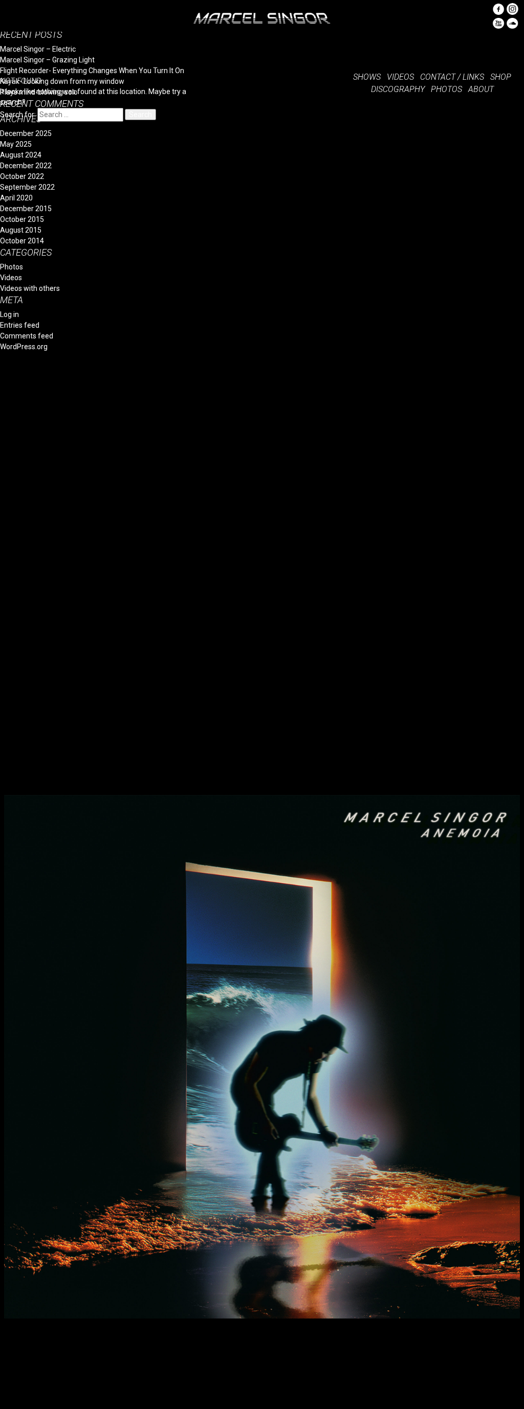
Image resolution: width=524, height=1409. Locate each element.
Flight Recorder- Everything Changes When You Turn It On (92, 70)
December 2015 (26, 208)
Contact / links (452, 77)
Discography (398, 89)
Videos (11, 278)
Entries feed (19, 325)
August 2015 (20, 230)
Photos (11, 267)
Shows (367, 77)
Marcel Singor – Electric (38, 49)
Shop (500, 77)
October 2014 (22, 241)
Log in (9, 314)
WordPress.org (24, 347)
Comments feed (26, 336)
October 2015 (22, 219)
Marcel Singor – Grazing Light (47, 60)
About (481, 89)
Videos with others (30, 288)
